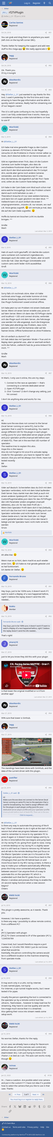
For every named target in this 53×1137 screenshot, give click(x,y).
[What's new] (44, 3)
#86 (50, 283)
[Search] (49, 3)
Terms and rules (19, 1127)
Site (47, 1127)
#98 (50, 978)
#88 (50, 416)
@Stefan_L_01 (12, 94)
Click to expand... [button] (26, 815)
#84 (50, 137)
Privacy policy (32, 1127)
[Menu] (4, 3)
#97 (50, 905)
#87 (50, 373)
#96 (50, 788)
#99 (50, 1034)
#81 (50, 32)
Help (42, 1127)
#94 (50, 713)
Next (34, 1094)
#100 (50, 1075)
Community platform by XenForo (23, 1135)
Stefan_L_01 (8, 16)
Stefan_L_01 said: (10, 793)
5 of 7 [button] (26, 1094)
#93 (50, 652)
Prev (18, 1094)
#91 (50, 586)
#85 (50, 247)
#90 (50, 550)
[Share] (46, 32)
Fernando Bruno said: (12, 621)
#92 (50, 616)
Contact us (6, 1127)
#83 (50, 90)
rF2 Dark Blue (9, 1123)
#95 (50, 734)
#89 (50, 483)
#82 (50, 65)
